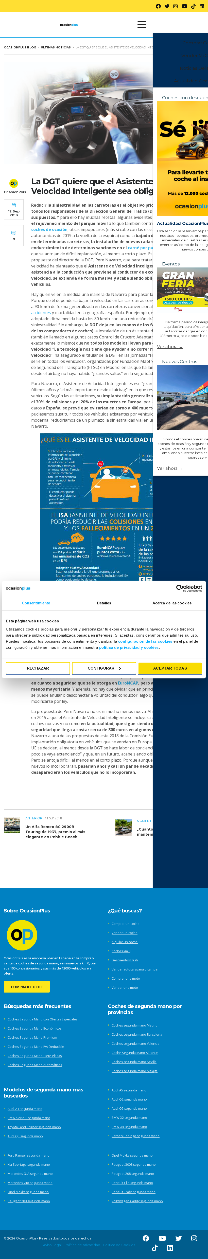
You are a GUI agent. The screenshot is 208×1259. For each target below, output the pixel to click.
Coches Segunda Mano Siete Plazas (35, 1056)
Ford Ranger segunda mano (28, 1155)
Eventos (171, 263)
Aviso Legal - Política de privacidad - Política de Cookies (89, 1245)
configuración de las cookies (145, 641)
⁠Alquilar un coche (125, 942)
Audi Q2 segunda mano (129, 1099)
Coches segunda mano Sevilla (134, 1062)
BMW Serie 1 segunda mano (29, 1118)
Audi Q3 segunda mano (25, 1136)
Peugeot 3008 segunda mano (134, 1164)
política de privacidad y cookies (129, 647)
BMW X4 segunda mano (129, 1127)
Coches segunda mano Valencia (135, 1043)
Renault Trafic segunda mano (133, 1192)
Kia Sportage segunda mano (29, 1164)
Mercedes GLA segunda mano (30, 1174)
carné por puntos (145, 247)
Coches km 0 (121, 951)
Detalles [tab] (104, 603)
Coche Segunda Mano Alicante (135, 1053)
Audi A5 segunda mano (129, 1090)
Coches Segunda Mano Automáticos (35, 1065)
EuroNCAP (128, 683)
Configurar (101, 668)
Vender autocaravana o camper (135, 969)
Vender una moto (125, 987)
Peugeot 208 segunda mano (29, 1201)
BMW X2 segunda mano (129, 1118)
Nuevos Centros (179, 361)
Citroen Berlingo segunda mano (136, 1136)
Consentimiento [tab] (36, 603)
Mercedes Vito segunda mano (30, 1183)
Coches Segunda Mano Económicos (34, 1028)
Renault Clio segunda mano (132, 1183)
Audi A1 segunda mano (25, 1109)
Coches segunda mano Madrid (135, 1025)
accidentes (41, 312)
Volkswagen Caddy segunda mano (137, 1201)
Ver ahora (170, 346)
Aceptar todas (170, 668)
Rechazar (38, 668)
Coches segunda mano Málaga (135, 1071)
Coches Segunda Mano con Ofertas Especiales (42, 1019)
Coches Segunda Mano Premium (32, 1037)
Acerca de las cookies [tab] (172, 603)
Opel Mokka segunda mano (28, 1192)
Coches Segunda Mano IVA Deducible (36, 1047)
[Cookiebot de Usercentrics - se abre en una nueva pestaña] (180, 588)
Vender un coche (124, 933)
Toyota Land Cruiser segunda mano (34, 1127)
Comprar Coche (27, 986)
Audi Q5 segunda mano (129, 1108)
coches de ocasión (49, 229)
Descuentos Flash (125, 960)
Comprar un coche (126, 924)
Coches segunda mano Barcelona (137, 1034)
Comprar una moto (126, 978)
